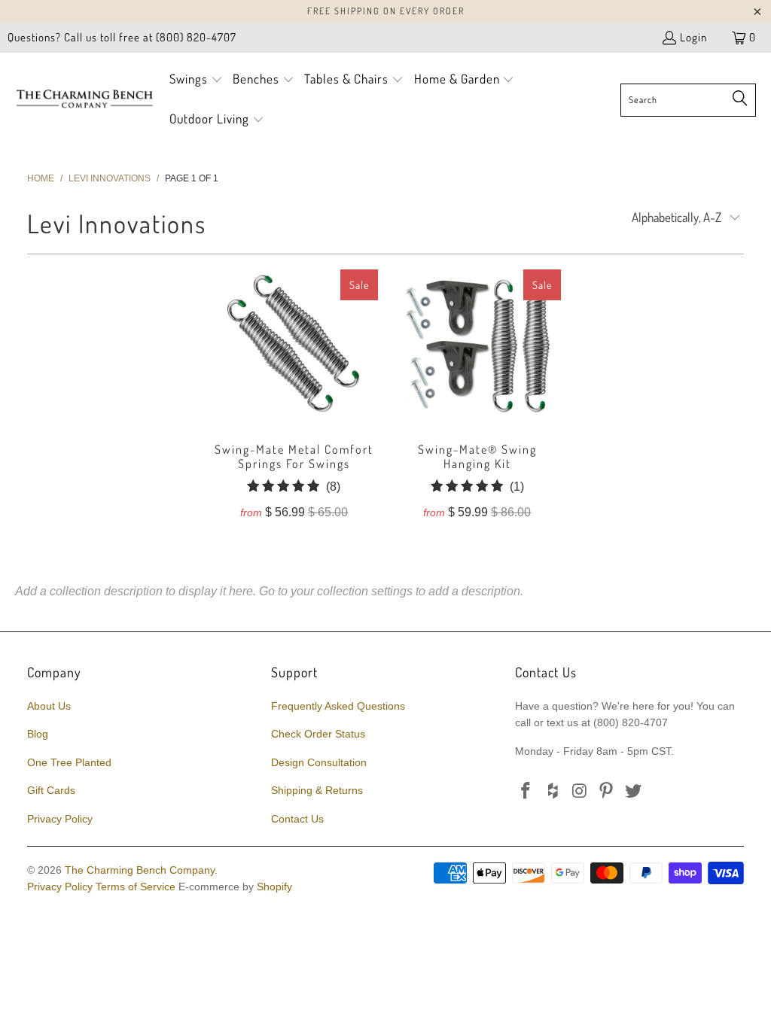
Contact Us (297, 819)
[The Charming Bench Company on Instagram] (579, 791)
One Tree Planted (69, 762)
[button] (196, 80)
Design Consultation (319, 762)
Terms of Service (135, 886)
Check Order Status (318, 734)
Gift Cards (51, 790)
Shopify (274, 886)
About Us (49, 706)
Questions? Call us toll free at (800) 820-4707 (122, 37)
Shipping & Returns (317, 790)
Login (693, 37)
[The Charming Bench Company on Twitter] (634, 791)
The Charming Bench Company (140, 870)
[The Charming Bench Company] (84, 99)
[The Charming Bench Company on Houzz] (553, 791)
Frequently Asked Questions (338, 706)
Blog (37, 734)
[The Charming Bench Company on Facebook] (526, 791)
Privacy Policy (60, 819)
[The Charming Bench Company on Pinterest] (607, 791)
